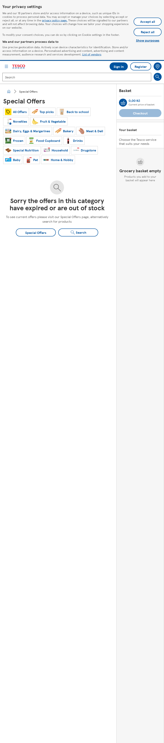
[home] (9, 91)
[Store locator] (158, 66)
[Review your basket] (123, 103)
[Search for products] (158, 77)
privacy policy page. (54, 20)
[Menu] (6, 66)
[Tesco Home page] (19, 66)
